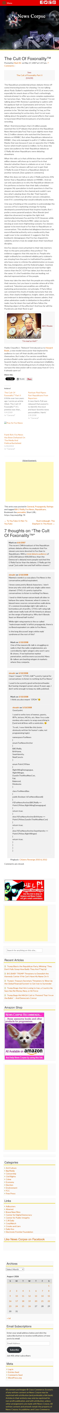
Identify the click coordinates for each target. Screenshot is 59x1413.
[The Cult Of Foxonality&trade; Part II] (16, 404)
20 (36, 1301)
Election (9, 1185)
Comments (9, 66)
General (30, 506)
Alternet (10, 1209)
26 (29, 1306)
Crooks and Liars (13, 1226)
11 (23, 1296)
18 (23, 1301)
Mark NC (18, 63)
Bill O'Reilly (20, 509)
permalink (21, 512)
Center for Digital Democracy (19, 1215)
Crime (8, 1179)
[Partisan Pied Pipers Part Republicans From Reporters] (40, 405)
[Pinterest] (54, 3)
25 (23, 1306)
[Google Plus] (50, 3)
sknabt (12, 575)
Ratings (50, 506)
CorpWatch (11, 1223)
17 (16, 1301)
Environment (11, 1188)
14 (42, 1296)
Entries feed (13, 1372)
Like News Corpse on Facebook (24, 1239)
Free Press (10, 1193)
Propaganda (40, 506)
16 (10, 1301)
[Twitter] (46, 3)
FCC (8, 1190)
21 (42, 1301)
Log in (10, 1369)
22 (49, 1301)
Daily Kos (10, 1229)
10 (16, 1296)
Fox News (29, 509)
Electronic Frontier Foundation (19, 1232)
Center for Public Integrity (18, 1217)
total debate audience (37, 554)
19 (29, 1301)
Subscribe (14, 1349)
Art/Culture (11, 1168)
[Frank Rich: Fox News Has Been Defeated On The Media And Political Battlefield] (14, 427)
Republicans (40, 509)
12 (29, 1296)
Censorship (11, 1173)
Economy (10, 1182)
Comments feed (15, 1375)
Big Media (10, 1171)
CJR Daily (10, 1220)
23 (10, 1306)
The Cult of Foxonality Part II (29, 75)
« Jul (9, 1318)
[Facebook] (42, 3)
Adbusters (10, 1206)
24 (16, 1306)
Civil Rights (11, 1176)
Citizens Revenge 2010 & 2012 (33, 859)
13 (36, 1296)
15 (49, 1296)
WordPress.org (15, 1378)
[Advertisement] (29, 482)
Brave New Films (13, 1212)
